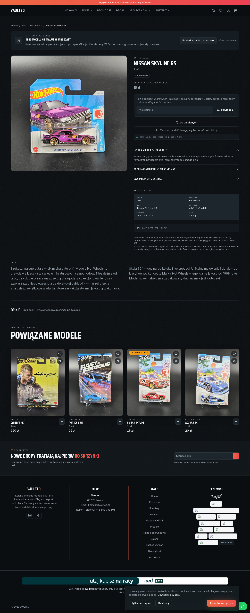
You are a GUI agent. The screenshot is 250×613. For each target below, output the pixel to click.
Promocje (104, 10)
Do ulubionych (188, 122)
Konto (154, 496)
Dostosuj (163, 603)
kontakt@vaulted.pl (99, 504)
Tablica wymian (154, 544)
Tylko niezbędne (141, 603)
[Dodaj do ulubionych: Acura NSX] (234, 354)
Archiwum (154, 557)
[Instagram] (30, 515)
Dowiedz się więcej (168, 594)
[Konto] (228, 10)
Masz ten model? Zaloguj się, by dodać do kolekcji (188, 130)
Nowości (71, 10)
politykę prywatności (208, 462)
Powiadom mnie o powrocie (198, 40)
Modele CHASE (154, 520)
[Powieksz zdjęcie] (69, 113)
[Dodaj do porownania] (60, 361)
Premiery (154, 508)
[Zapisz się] (236, 456)
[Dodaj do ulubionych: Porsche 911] (118, 354)
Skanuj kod (154, 551)
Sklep (85, 10)
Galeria (155, 538)
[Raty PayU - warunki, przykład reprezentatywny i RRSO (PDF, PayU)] (125, 581)
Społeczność (138, 10)
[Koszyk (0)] (235, 10)
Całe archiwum (227, 40)
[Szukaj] (213, 10)
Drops (120, 10)
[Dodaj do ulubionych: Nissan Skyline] (176, 354)
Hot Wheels (36, 25)
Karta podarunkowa (155, 532)
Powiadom (227, 109)
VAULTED (18, 10)
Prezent (161, 10)
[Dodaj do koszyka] (62, 422)
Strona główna (18, 25)
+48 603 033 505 (105, 509)
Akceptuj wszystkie (221, 603)
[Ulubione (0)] (221, 10)
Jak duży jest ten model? (152, 228)
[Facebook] (38, 515)
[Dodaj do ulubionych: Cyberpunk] (60, 354)
